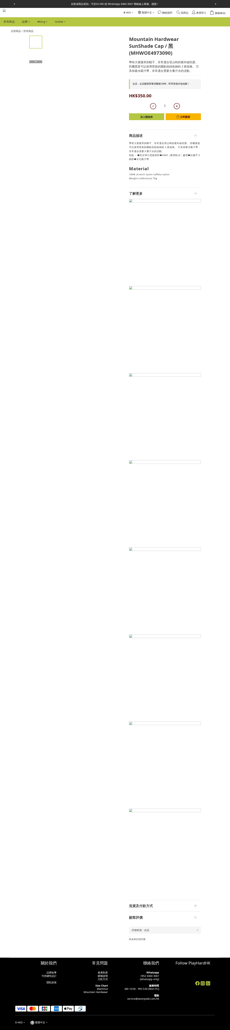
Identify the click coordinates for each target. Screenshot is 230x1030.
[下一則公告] (215, 4)
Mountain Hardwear (96, 992)
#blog (41, 21)
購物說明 (103, 976)
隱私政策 (52, 982)
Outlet (59, 21)
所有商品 (9, 21)
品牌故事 (52, 972)
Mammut (102, 988)
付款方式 (103, 979)
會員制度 (103, 972)
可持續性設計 (49, 976)
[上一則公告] (14, 4)
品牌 (24, 21)
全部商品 (16, 31)
